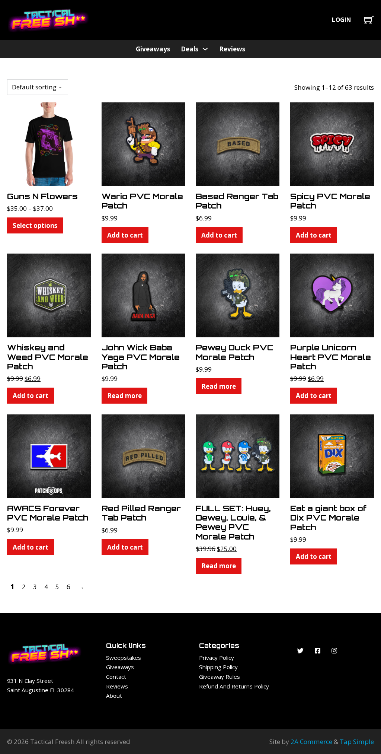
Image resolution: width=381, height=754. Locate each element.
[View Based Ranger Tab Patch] (237, 143)
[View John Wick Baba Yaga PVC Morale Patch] (143, 294)
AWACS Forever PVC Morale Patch (47, 512)
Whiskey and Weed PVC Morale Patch (47, 357)
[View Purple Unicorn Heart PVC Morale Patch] (332, 294)
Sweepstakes (123, 657)
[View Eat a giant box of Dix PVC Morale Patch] (332, 455)
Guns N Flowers (42, 196)
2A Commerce (311, 741)
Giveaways (153, 49)
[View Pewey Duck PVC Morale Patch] (237, 294)
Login (341, 20)
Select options (35, 225)
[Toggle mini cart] (369, 20)
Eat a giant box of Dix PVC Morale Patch (328, 517)
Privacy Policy (216, 657)
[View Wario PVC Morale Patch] (143, 143)
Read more (124, 395)
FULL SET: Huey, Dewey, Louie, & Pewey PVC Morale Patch (233, 522)
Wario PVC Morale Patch (142, 200)
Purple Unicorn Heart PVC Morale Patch (330, 357)
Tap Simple (357, 741)
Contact (116, 676)
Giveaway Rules (219, 676)
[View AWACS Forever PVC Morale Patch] (49, 455)
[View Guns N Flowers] (49, 143)
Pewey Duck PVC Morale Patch (234, 352)
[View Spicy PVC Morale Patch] (332, 143)
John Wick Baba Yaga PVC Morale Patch (141, 357)
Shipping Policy (218, 667)
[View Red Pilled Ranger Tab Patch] (143, 455)
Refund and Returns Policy (234, 686)
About (114, 695)
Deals (189, 49)
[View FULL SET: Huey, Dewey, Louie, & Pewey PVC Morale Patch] (237, 455)
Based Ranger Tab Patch (237, 200)
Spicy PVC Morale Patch (330, 200)
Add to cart (125, 235)
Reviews (232, 49)
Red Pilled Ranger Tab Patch (141, 512)
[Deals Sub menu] (205, 49)
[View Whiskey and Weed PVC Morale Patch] (49, 294)
